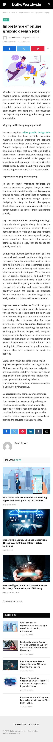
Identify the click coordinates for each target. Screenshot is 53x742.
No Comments (10, 42)
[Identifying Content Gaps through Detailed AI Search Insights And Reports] (10, 665)
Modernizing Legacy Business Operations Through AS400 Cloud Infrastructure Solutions (25, 543)
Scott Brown (15, 38)
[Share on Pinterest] (37, 48)
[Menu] (4, 4)
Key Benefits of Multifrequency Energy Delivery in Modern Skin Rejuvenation (34, 700)
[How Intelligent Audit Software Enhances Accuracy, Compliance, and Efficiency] (26, 568)
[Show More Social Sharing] (47, 48)
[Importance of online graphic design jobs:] (26, 70)
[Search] (48, 4)
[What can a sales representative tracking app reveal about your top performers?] (26, 480)
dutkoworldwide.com (11, 734)
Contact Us (20, 724)
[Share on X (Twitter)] (23, 48)
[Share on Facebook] (9, 48)
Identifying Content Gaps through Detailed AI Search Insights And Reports (33, 664)
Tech (6, 20)
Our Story (34, 724)
